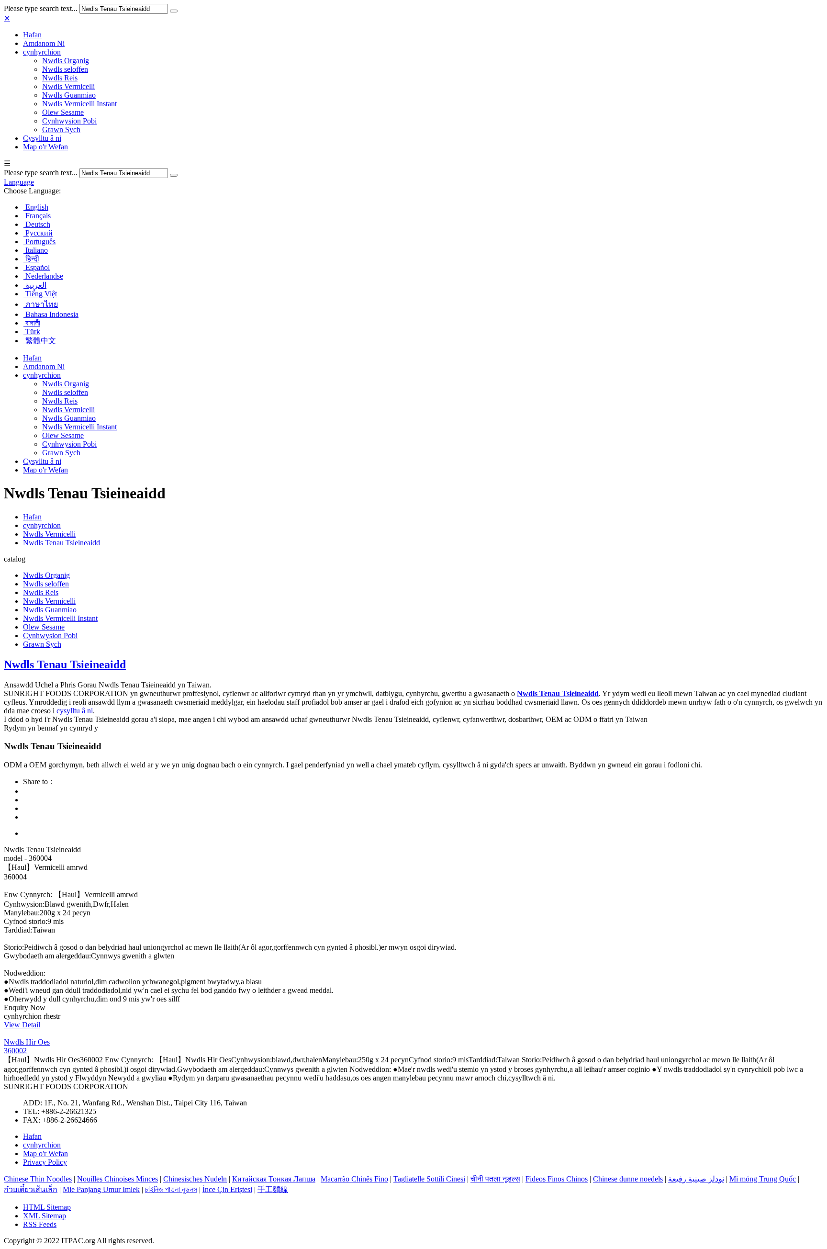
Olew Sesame (63, 112)
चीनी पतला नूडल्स (495, 1179)
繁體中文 (39, 341)
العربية (34, 285)
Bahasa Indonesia (50, 314)
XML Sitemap (44, 1216)
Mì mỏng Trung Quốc (762, 1179)
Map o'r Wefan (45, 147)
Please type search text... (41, 8)
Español (36, 267)
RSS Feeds (39, 1224)
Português (39, 241)
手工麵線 (272, 1189)
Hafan (32, 35)
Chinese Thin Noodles (38, 1179)
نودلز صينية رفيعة (696, 1179)
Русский (38, 233)
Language (19, 182)
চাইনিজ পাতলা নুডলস (171, 1189)
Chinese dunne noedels (628, 1179)
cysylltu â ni (74, 711)
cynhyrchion (42, 52)
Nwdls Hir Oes (27, 1042)
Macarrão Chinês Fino (354, 1179)
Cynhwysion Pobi (69, 121)
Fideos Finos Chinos (556, 1179)
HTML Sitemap (47, 1207)
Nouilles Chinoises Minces (117, 1179)
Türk (31, 331)
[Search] (174, 11)
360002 (15, 1050)
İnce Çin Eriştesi (227, 1189)
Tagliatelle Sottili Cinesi (429, 1179)
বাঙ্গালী (31, 323)
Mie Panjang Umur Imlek (101, 1189)
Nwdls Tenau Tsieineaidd (61, 543)
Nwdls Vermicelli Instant (79, 104)
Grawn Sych (61, 129)
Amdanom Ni (44, 43)
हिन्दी (31, 259)
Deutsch (36, 224)
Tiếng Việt (40, 294)
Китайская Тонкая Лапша (273, 1179)
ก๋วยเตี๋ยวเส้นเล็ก (30, 1189)
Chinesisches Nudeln (195, 1179)
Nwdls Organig (65, 60)
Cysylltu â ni (42, 138)
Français (37, 216)
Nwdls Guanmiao (69, 95)
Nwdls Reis (60, 78)
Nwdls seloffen (65, 69)
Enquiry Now (24, 1007)
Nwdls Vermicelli (68, 86)
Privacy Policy (45, 1162)
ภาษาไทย (40, 304)
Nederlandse (43, 276)
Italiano (35, 250)
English (35, 207)
